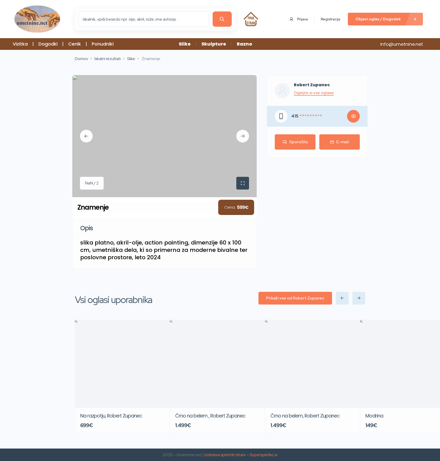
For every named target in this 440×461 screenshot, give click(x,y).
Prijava (302, 19)
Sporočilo (298, 142)
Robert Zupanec (312, 85)
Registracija (330, 19)
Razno (244, 44)
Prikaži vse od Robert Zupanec (295, 298)
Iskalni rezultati (107, 58)
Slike (185, 44)
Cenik (74, 44)
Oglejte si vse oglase (314, 93)
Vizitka (20, 44)
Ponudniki (103, 44)
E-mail (342, 142)
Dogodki (48, 44)
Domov (81, 58)
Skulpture (213, 44)
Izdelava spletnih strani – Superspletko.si (240, 454)
